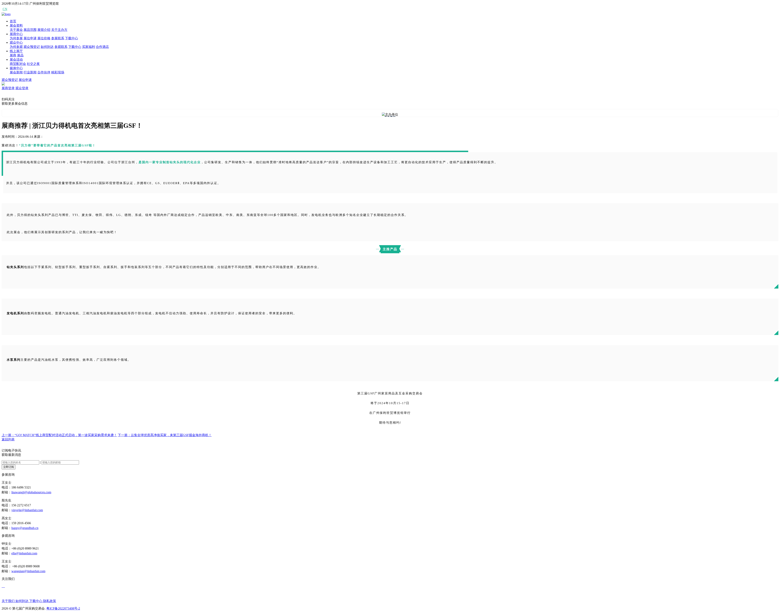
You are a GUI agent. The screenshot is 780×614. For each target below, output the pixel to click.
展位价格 (43, 38)
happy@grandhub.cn (24, 528)
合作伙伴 (43, 72)
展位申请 (30, 38)
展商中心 (16, 34)
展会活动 (16, 59)
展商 (13, 55)
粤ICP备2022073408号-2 (63, 608)
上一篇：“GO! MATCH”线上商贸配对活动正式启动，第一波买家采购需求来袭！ (59, 435)
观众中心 (16, 42)
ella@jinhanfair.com (24, 553)
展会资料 (16, 25)
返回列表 (8, 439)
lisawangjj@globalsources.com (31, 492)
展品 (20, 55)
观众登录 (21, 88)
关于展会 (16, 29)
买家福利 (88, 46)
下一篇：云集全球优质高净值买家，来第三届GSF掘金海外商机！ (165, 435)
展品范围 (30, 29)
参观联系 (60, 46)
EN (12, 9)
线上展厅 (16, 51)
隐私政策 (49, 601)
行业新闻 (30, 72)
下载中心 (71, 38)
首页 (13, 21)
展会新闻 (16, 72)
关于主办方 (59, 29)
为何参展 (16, 38)
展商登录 (8, 88)
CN (5, 9)
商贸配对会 (18, 63)
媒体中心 (16, 68)
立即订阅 (8, 466)
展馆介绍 (43, 29)
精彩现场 (57, 72)
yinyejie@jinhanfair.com (27, 510)
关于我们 (8, 601)
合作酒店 (102, 46)
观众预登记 (32, 46)
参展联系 (57, 38)
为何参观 (16, 46)
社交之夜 (33, 63)
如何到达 (47, 46)
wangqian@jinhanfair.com (28, 571)
